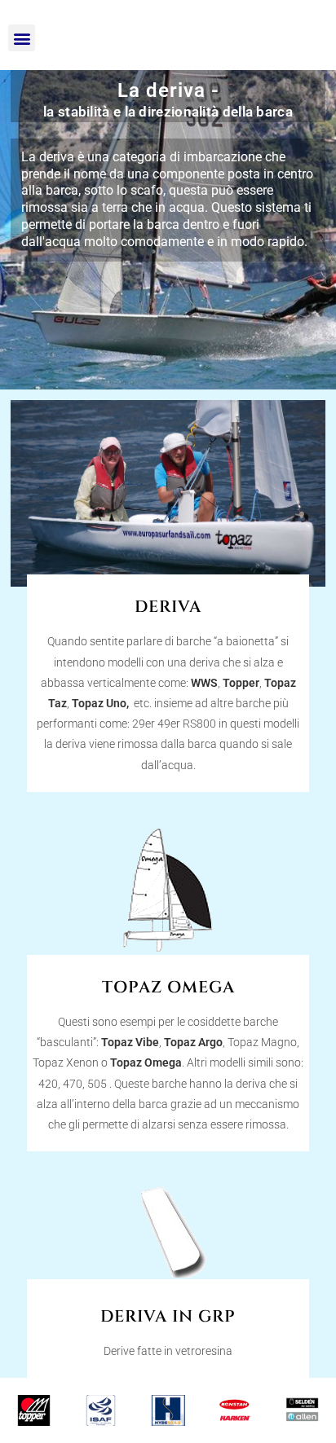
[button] (21, 37)
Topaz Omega (146, 1062)
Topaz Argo (193, 1042)
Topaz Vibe (130, 1042)
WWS (204, 682)
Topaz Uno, (101, 703)
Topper (241, 682)
